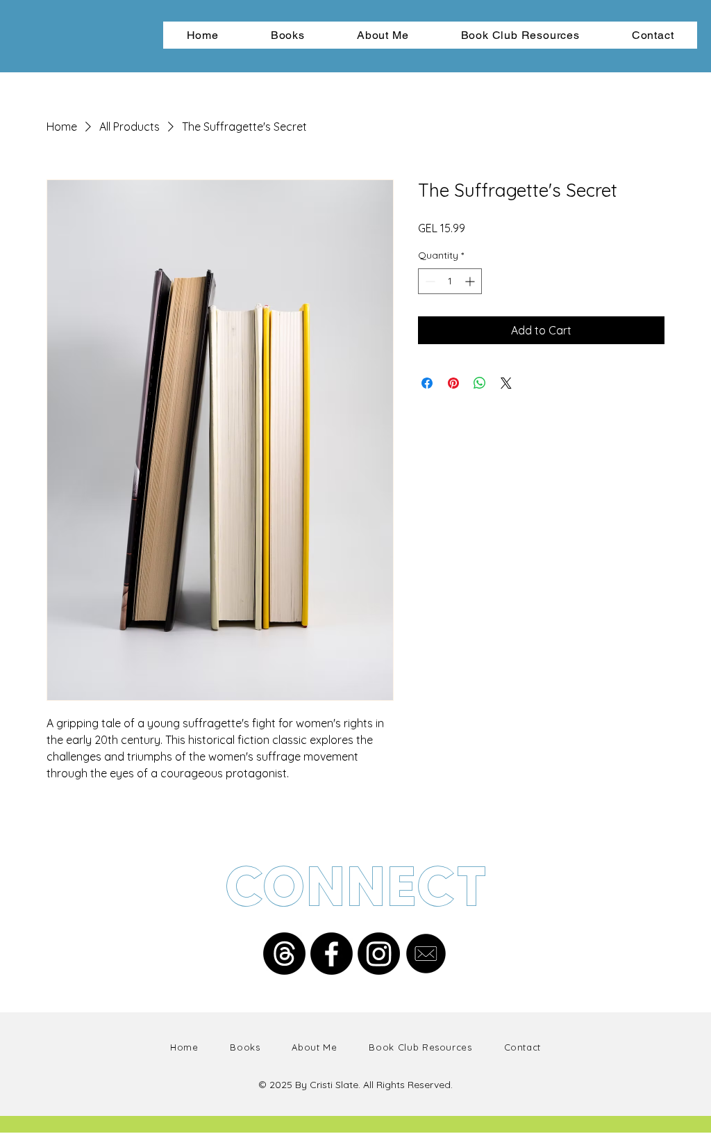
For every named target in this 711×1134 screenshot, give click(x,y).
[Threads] (284, 953)
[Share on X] (506, 383)
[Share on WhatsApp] (479, 383)
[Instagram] (379, 953)
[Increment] (471, 281)
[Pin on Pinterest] (453, 383)
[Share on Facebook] (427, 383)
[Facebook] (331, 953)
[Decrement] (428, 281)
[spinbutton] (449, 281)
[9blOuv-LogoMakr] (426, 953)
